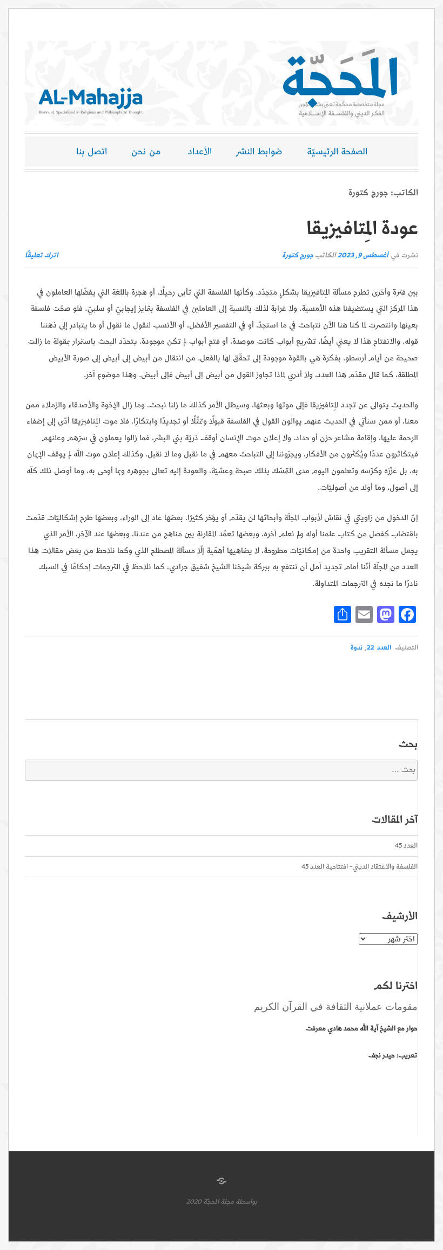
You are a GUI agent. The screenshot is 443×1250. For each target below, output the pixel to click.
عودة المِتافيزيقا (362, 229)
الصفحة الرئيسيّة (337, 151)
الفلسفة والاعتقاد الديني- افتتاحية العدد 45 (359, 867)
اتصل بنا (91, 151)
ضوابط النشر (259, 151)
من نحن (146, 151)
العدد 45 (406, 846)
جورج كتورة (297, 255)
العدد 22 (379, 647)
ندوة (357, 647)
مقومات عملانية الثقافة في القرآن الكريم (336, 1006)
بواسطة (246, 1202)
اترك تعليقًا (41, 255)
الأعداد (200, 151)
